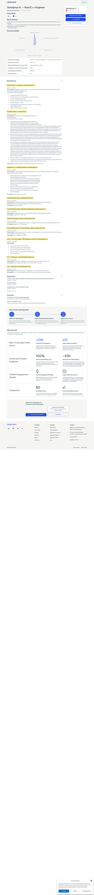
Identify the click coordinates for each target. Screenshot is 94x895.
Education (11, 276)
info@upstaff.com (74, 439)
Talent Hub (36, 435)
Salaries (36, 437)
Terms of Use (84, 447)
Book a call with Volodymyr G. (37, 414)
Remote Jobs (53, 427)
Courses (10, 295)
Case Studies (37, 430)
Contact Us (36, 440)
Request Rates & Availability (75, 15)
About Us (36, 427)
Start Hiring (58, 414)
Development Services (55, 432)
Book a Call (76, 19)
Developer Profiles (54, 437)
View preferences (86, 891)
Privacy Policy (76, 447)
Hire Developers (53, 430)
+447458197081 (73, 436)
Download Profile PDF (77, 23)
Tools (51, 440)
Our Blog (36, 432)
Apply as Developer (54, 435)
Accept (63, 891)
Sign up (84, 2)
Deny (75, 891)
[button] (91, 880)
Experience (11, 81)
